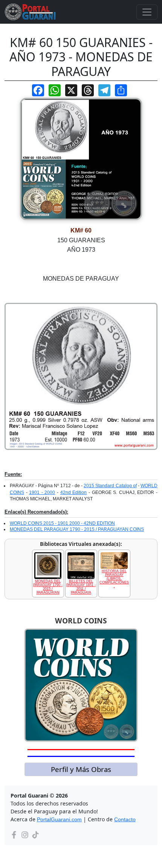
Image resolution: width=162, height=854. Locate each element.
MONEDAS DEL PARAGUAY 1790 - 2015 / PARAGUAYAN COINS (77, 529)
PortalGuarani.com (59, 819)
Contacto (125, 819)
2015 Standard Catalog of (110, 485)
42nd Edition (73, 492)
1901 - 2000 (42, 492)
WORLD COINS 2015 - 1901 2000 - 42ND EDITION (62, 523)
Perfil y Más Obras (81, 769)
